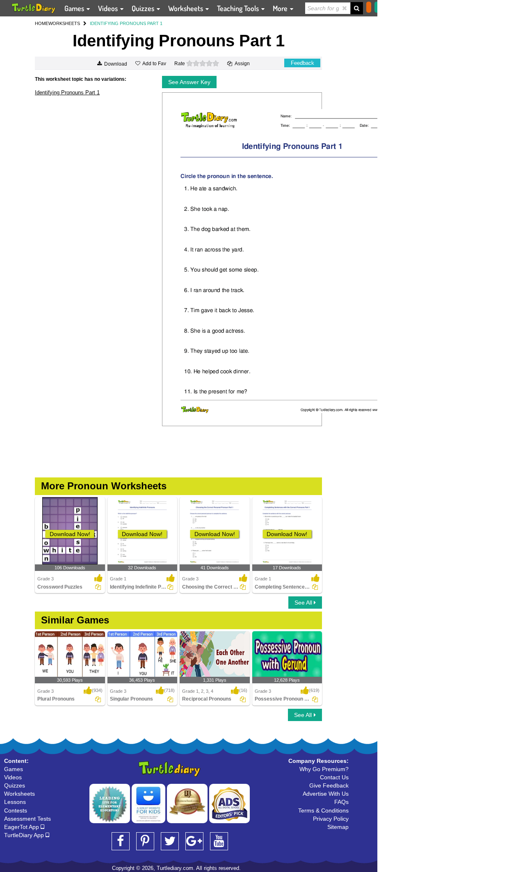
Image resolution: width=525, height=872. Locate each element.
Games (75, 8)
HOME (41, 23)
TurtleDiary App (25, 835)
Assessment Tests (27, 818)
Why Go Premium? (324, 769)
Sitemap (338, 827)
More (281, 8)
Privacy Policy (331, 818)
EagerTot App (22, 827)
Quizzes (144, 8)
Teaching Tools (238, 8)
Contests (15, 810)
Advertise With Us (326, 793)
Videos (108, 8)
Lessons (15, 802)
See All (304, 602)
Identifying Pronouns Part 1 (67, 92)
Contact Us (334, 777)
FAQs (341, 802)
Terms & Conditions (323, 810)
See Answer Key (189, 82)
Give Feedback (329, 785)
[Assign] (98, 587)
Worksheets (186, 8)
